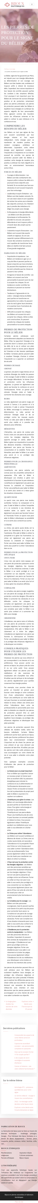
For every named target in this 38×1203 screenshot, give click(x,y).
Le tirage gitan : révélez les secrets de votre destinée (11, 1005)
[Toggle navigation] (32, 4)
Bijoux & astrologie (10, 69)
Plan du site (19, 1202)
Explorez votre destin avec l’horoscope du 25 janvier (27, 1005)
